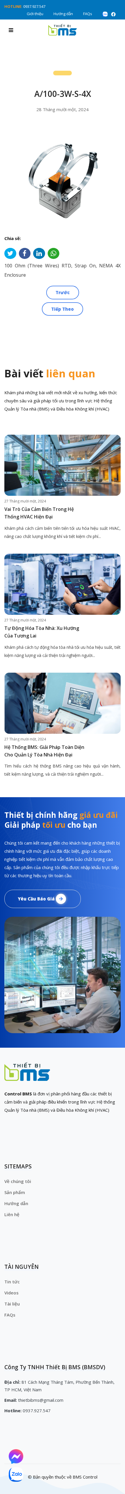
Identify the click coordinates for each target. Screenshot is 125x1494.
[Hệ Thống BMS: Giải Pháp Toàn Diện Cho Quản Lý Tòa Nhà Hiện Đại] (62, 703)
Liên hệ (11, 1214)
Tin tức (12, 1282)
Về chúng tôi (17, 1181)
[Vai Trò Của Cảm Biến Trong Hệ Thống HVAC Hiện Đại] (62, 465)
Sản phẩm (14, 1192)
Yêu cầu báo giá (37, 899)
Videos (11, 1293)
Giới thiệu (35, 13)
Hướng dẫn (63, 13)
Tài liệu (12, 1304)
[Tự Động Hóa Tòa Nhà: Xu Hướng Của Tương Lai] (62, 584)
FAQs (87, 13)
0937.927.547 (34, 6)
